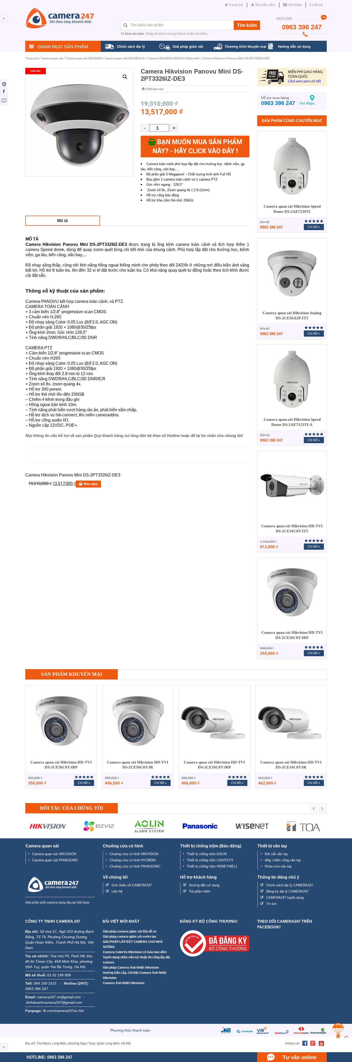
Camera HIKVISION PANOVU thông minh (173, 58)
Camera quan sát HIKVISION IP (125, 58)
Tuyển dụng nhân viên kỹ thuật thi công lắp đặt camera (136, 959)
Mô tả (62, 220)
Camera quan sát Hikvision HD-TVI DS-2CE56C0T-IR (137, 764)
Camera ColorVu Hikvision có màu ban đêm (135, 952)
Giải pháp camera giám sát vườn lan (129, 936)
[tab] (62, 221)
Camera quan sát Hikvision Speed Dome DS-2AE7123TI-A (292, 422)
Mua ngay (91, 484)
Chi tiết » (314, 227)
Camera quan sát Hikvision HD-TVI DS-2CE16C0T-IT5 (292, 528)
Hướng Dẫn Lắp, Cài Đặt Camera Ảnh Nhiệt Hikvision (134, 975)
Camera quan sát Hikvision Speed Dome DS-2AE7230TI (292, 209)
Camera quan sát (52, 58)
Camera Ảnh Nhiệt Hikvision (123, 983)
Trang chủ (31, 58)
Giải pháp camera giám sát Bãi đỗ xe (129, 931)
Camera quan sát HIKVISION (83, 58)
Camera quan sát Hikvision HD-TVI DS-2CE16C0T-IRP (214, 764)
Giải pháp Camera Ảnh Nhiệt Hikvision (131, 967)
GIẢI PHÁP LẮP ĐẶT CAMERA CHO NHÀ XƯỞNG (133, 944)
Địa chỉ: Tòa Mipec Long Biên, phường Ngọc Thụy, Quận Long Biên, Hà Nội (78, 1043)
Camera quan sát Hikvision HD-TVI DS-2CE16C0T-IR (291, 764)
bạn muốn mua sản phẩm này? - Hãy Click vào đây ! (197, 146)
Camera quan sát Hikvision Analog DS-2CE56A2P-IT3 (292, 315)
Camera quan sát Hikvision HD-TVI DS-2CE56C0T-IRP (292, 635)
